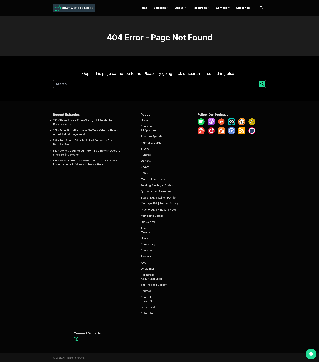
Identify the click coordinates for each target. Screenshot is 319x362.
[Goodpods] (251, 124)
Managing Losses (152, 215)
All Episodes (148, 130)
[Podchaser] (251, 133)
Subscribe (243, 7)
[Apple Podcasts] (211, 124)
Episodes (160, 7)
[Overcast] (241, 124)
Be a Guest (148, 307)
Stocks (145, 148)
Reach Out (148, 301)
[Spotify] (201, 124)
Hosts (144, 238)
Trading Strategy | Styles (157, 185)
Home (143, 7)
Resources (200, 7)
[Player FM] (211, 133)
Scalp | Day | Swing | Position (159, 197)
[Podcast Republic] (231, 133)
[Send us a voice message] (311, 354)
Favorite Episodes (152, 136)
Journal (146, 291)
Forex (144, 173)
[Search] (259, 8)
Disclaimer (147, 268)
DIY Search (148, 222)
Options (146, 160)
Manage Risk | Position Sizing (159, 203)
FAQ (143, 262)
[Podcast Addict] (221, 133)
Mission (145, 232)
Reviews (146, 256)
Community (148, 244)
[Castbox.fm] (221, 124)
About (179, 7)
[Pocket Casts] (201, 133)
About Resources (151, 278)
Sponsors (146, 250)
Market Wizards (151, 142)
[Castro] (231, 124)
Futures (146, 154)
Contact (221, 7)
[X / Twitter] (76, 340)
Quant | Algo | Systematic (157, 191)
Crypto (145, 167)
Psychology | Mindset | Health (159, 209)
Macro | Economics (153, 179)
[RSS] (241, 133)
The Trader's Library (154, 284)
